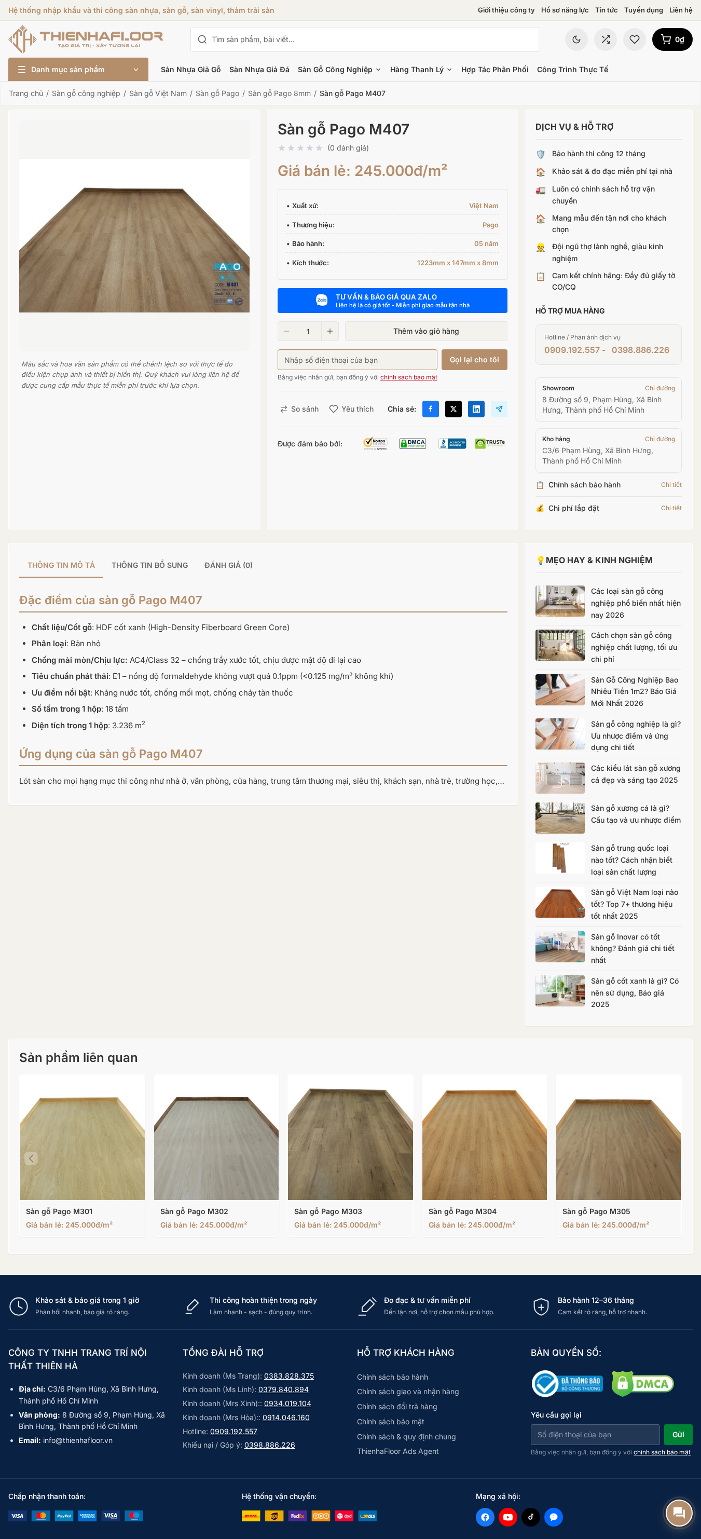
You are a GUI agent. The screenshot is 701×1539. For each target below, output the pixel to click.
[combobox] (372, 39)
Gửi (678, 1434)
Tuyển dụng (643, 10)
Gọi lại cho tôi (474, 359)
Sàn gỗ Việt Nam (158, 93)
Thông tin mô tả (61, 565)
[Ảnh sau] (670, 1158)
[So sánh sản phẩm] (605, 39)
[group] (263, 566)
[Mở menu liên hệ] (679, 1513)
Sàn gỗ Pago (217, 93)
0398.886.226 (640, 350)
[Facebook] (485, 1517)
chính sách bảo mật (408, 377)
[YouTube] (508, 1517)
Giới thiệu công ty (506, 10)
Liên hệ (681, 10)
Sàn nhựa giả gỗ (191, 69)
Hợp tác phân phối (495, 69)
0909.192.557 (572, 350)
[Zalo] (553, 1517)
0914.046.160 (286, 1417)
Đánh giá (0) (228, 565)
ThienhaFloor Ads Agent (398, 1451)
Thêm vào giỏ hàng (426, 330)
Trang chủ (26, 93)
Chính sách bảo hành (392, 1376)
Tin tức (606, 10)
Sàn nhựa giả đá (259, 69)
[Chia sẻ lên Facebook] (430, 409)
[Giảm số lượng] (286, 331)
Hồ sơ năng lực (565, 10)
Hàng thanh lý (417, 69)
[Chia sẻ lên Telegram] (499, 409)
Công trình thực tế (572, 69)
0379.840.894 (283, 1389)
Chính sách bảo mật (390, 1421)
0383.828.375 (289, 1375)
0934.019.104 (287, 1403)
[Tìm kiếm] (202, 39)
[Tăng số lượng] (330, 331)
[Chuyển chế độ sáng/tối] (576, 39)
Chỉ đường (660, 388)
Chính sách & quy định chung (406, 1436)
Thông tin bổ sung (150, 565)
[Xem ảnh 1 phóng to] (134, 235)
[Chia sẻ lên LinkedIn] (476, 409)
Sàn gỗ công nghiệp (335, 69)
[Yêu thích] (634, 39)
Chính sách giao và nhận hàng (408, 1391)
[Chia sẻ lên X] (453, 409)
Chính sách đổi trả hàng (397, 1406)
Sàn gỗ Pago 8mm (279, 93)
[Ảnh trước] (31, 1158)
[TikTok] (530, 1517)
